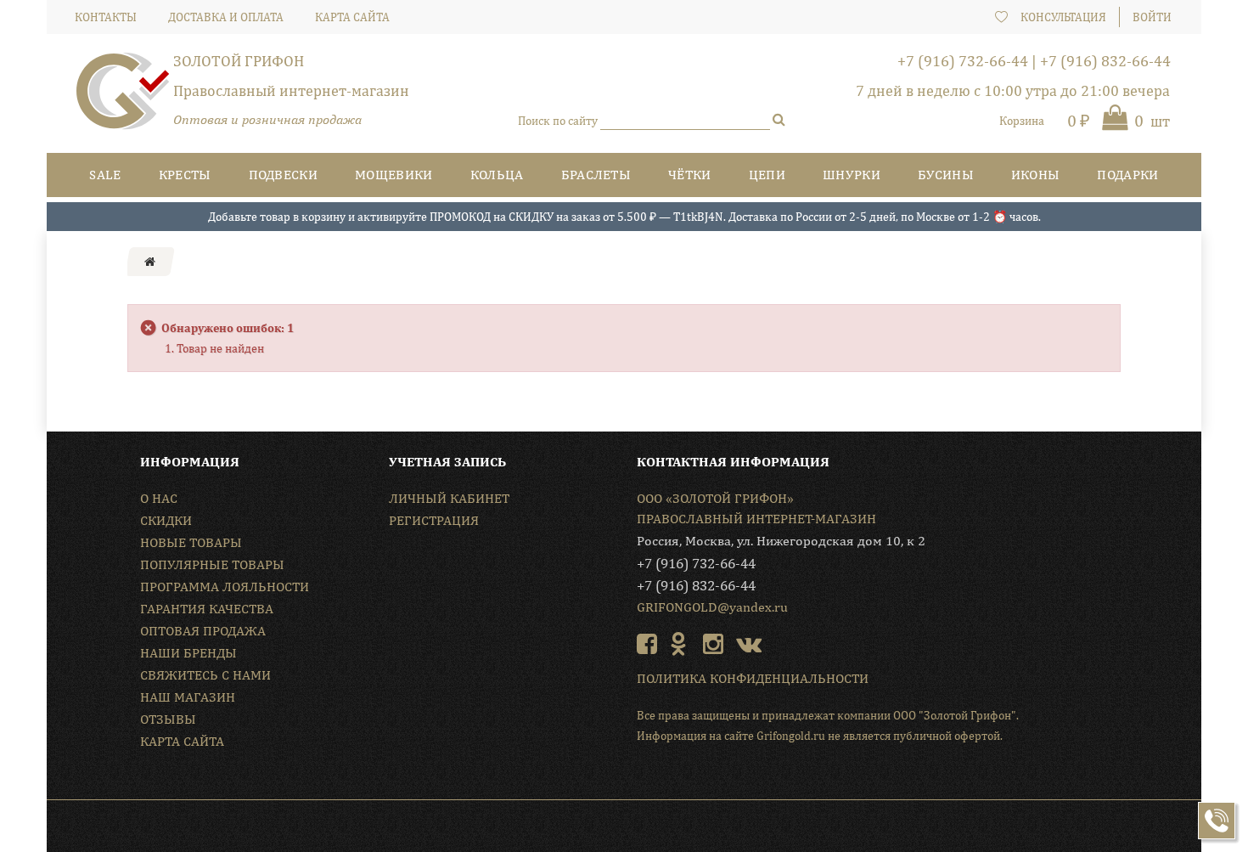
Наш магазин (187, 697)
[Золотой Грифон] (123, 98)
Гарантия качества (206, 609)
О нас (158, 498)
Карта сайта (182, 741)
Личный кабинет (449, 498)
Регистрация (434, 520)
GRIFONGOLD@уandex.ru (712, 607)
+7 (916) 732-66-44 (962, 61)
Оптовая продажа (203, 631)
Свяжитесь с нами (205, 675)
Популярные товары (212, 564)
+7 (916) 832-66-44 (1105, 61)
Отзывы (168, 719)
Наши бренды (188, 653)
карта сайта (352, 17)
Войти (1152, 17)
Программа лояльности (224, 586)
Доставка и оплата (226, 17)
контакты (106, 17)
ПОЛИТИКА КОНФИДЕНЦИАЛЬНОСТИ (753, 678)
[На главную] (149, 261)
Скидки (166, 520)
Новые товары (191, 542)
